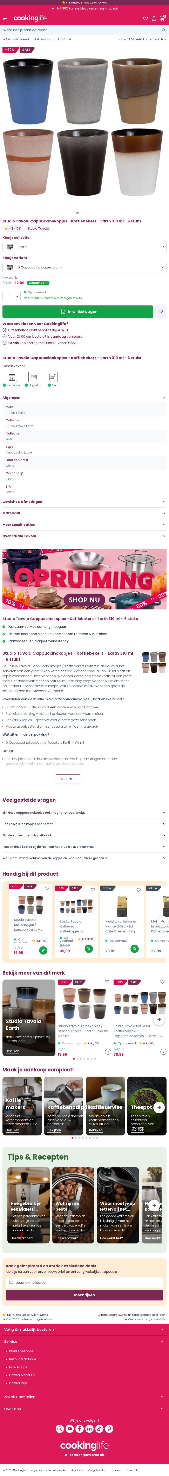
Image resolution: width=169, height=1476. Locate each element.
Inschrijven (84, 1295)
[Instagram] (60, 1429)
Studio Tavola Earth (20, 426)
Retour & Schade (22, 1359)
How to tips (18, 1367)
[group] (84, 127)
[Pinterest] (109, 1429)
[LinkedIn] (89, 1429)
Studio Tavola (38, 228)
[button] (77, 213)
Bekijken (12, 1051)
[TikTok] (99, 1429)
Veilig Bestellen (97, 1470)
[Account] (154, 18)
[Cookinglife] (75, 18)
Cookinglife (20, 1470)
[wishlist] (145, 18)
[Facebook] (79, 1429)
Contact (132, 1470)
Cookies (116, 1470)
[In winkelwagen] (43, 950)
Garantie (12, 473)
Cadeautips (18, 1383)
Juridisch (77, 1470)
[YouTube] (70, 1429)
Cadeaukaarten (22, 1375)
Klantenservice (21, 1351)
